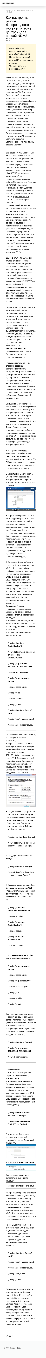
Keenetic (8, 10)
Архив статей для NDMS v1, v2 (23, 10)
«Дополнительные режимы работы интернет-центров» (18, 199)
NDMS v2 (9, 12)
